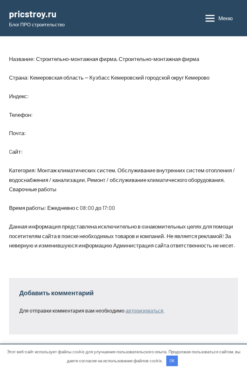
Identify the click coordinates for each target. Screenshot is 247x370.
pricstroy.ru (32, 13)
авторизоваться (144, 310)
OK (172, 360)
